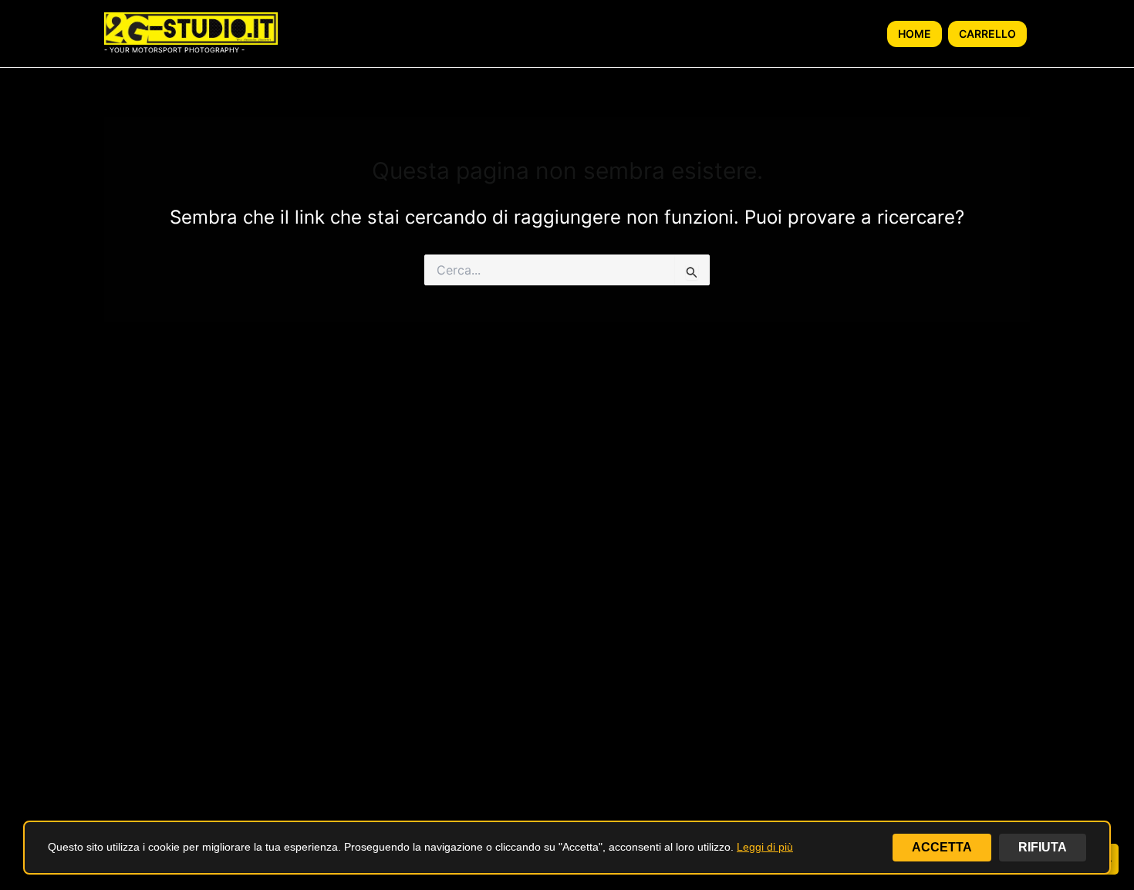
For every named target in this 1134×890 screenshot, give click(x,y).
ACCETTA (942, 847)
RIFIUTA (1042, 847)
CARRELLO (987, 33)
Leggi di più (765, 847)
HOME (914, 33)
